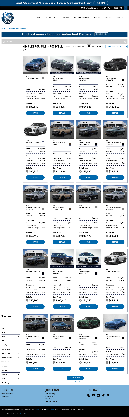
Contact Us (5, 396)
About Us (120, 18)
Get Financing (49, 396)
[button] (125, 8)
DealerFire (37, 409)
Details (35, 113)
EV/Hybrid (65, 18)
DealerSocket (50, 409)
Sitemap (27, 413)
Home (39, 18)
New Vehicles (51, 18)
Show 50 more (75, 381)
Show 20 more (75, 378)
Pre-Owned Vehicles (81, 18)
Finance (97, 18)
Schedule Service (51, 401)
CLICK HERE (101, 3)
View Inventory (50, 394)
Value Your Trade (50, 399)
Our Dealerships (7, 394)
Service (108, 18)
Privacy (22, 413)
